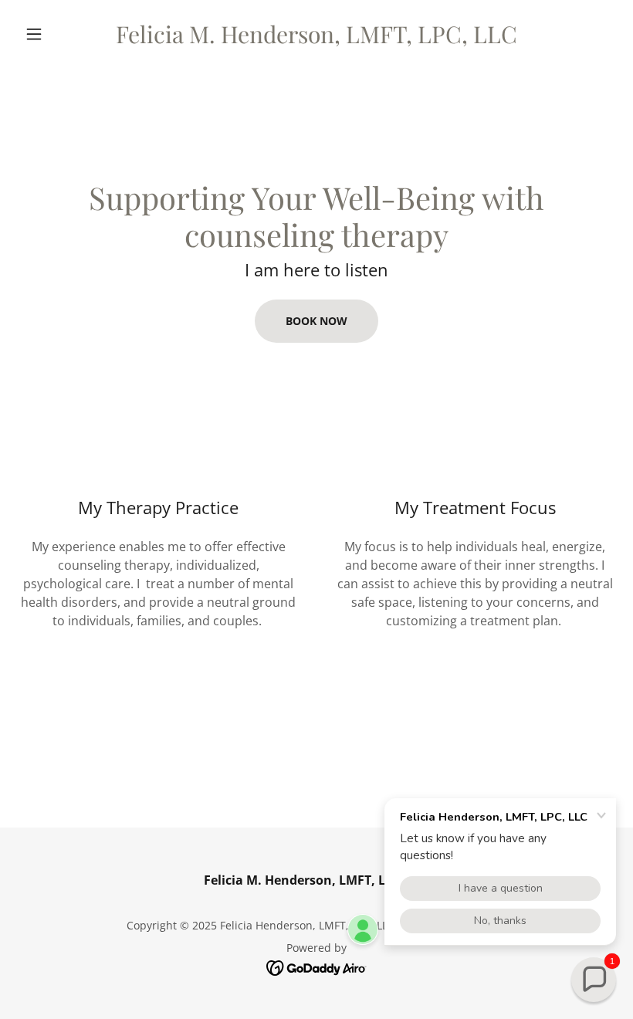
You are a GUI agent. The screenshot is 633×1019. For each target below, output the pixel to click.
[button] (63, 34)
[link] (316, 38)
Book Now (316, 320)
